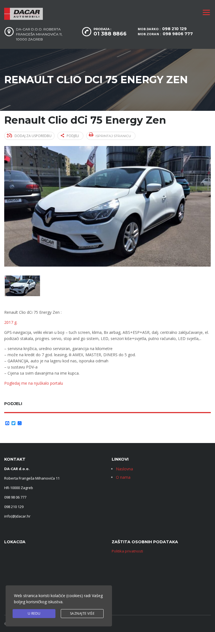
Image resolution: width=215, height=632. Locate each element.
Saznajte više (82, 613)
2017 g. (10, 322)
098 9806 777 (178, 33)
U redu (34, 613)
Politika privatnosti (127, 551)
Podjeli (73, 135)
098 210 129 (174, 28)
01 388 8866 (110, 34)
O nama (123, 477)
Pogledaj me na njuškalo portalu (34, 383)
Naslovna (124, 468)
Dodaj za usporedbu (33, 135)
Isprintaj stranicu (113, 136)
